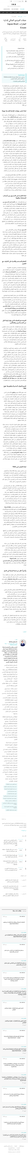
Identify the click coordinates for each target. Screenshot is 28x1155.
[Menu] (26, 1)
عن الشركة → (23, 830)
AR (11, 1)
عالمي (3, 12)
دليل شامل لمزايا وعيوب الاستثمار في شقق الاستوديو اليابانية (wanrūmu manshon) (10, 887)
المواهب (24, 631)
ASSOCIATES (7, 9)
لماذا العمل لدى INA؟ (18, 66)
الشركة (16, 1146)
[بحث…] (22, 1)
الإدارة (7, 12)
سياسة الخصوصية (11, 1147)
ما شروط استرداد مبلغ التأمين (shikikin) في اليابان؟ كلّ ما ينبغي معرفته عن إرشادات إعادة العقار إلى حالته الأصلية (14, 1078)
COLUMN (22, 9)
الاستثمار (15, 12)
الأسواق (20, 12)
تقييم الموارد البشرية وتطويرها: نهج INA (14, 64)
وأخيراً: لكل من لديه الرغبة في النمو (15, 68)
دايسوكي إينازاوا (24, 39)
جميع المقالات (21, 1146)
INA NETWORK (15, 9)
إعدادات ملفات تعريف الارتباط (14, 1149)
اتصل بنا (18, 1147)
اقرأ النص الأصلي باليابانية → (19, 81)
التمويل (11, 12)
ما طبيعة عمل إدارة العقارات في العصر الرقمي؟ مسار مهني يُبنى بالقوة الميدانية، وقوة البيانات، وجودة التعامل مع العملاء (14, 993)
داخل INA (20, 16)
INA (14, 4)
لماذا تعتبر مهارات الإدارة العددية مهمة (14, 50)
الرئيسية (24, 12)
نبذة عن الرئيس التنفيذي (8, 1146)
